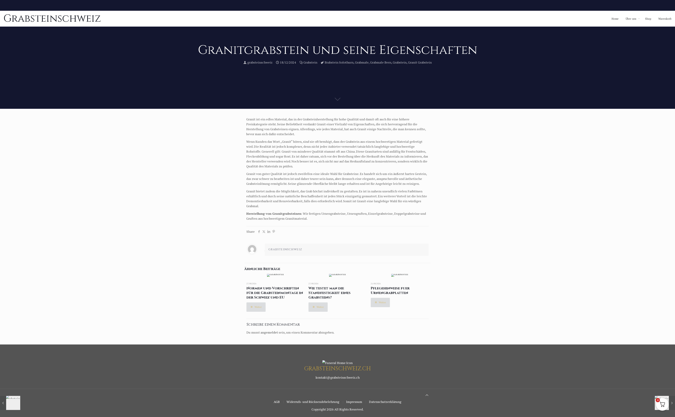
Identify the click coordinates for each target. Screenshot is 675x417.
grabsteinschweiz (259, 62)
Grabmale (362, 62)
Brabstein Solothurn (339, 62)
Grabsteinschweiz (52, 19)
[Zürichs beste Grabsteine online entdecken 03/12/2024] (10, 403)
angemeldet (269, 332)
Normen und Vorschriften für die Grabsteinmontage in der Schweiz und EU (274, 293)
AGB (277, 402)
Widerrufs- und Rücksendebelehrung (313, 402)
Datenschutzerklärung (385, 402)
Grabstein (310, 62)
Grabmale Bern (380, 62)
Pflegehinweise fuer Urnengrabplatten (390, 290)
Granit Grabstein (420, 62)
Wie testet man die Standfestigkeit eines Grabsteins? (329, 293)
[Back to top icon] (427, 395)
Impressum (354, 402)
